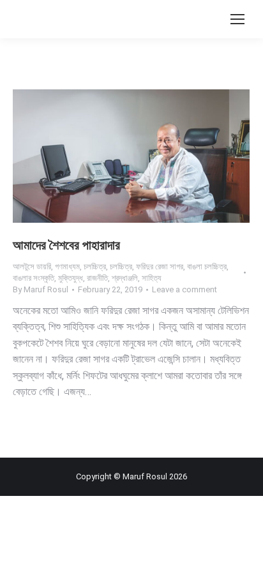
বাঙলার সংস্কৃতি (33, 278)
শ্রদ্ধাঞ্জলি (125, 278)
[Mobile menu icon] (237, 19)
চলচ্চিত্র (95, 266)
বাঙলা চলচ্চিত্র (207, 266)
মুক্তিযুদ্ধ (70, 278)
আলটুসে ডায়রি (32, 266)
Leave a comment (184, 289)
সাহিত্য (152, 278)
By (40, 289)
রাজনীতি (97, 278)
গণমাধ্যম (67, 266)
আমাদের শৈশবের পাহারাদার (66, 245)
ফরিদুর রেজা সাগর (159, 266)
